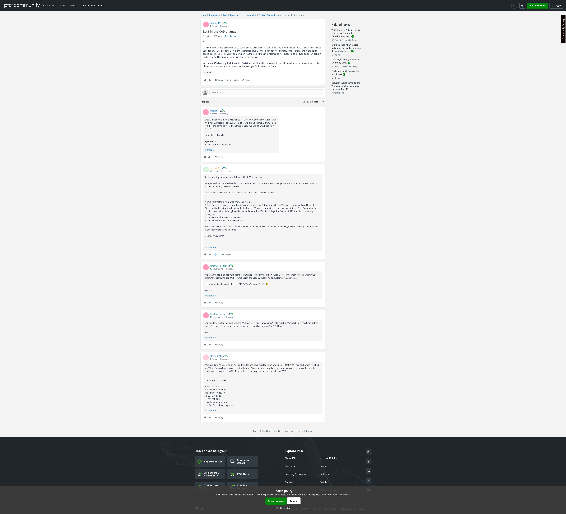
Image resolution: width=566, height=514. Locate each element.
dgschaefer (215, 168)
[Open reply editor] (263, 92)
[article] (263, 134)
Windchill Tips (337, 92)
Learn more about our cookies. (336, 494)
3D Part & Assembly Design (344, 40)
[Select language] (522, 6)
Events (63, 5)
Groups (73, 5)
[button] (537, 6)
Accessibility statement (302, 431)
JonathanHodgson (218, 265)
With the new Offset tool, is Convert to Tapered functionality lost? (345, 33)
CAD (225, 15)
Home (203, 15)
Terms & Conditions (262, 431)
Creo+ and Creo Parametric (243, 15)
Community (214, 15)
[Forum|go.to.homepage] (22, 5)
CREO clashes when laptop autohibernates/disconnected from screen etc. (346, 47)
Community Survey (563, 29)
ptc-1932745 (216, 355)
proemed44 (215, 23)
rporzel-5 (214, 110)
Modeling (335, 54)
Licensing (208, 72)
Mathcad (335, 78)
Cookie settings (281, 431)
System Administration (270, 15)
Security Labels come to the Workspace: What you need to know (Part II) (345, 85)
